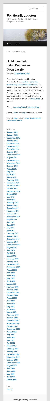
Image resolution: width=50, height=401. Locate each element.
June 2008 (11, 303)
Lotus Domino (35, 118)
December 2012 (13, 182)
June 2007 (11, 337)
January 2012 (12, 205)
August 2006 (12, 365)
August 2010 (12, 247)
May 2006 (10, 374)
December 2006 (13, 354)
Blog (15, 118)
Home (9, 44)
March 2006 (11, 379)
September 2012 (13, 191)
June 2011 (11, 225)
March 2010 (11, 256)
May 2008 (10, 306)
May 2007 (10, 340)
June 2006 (11, 371)
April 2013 (11, 174)
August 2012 (12, 194)
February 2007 (12, 348)
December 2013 (13, 160)
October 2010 (12, 242)
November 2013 (13, 163)
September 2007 (13, 329)
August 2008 (12, 298)
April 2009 (11, 281)
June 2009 (11, 275)
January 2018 (12, 140)
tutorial (19, 120)
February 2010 (12, 258)
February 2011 (12, 233)
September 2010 (13, 244)
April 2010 (11, 253)
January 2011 (12, 236)
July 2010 (11, 250)
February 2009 (12, 287)
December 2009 (13, 264)
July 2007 (11, 334)
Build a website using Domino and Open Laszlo (19, 65)
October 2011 (12, 213)
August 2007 (12, 331)
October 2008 (12, 295)
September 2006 (13, 362)
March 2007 (11, 345)
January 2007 (12, 351)
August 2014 (12, 157)
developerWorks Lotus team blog (26, 107)
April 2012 (11, 199)
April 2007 (11, 343)
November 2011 (13, 211)
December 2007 (13, 320)
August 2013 (12, 169)
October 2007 (12, 326)
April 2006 (11, 376)
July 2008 (11, 300)
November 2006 (13, 357)
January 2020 (12, 135)
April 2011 (11, 230)
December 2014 (13, 149)
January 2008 (12, 317)
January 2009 (12, 289)
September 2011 (13, 216)
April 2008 (11, 309)
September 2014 (13, 154)
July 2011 (11, 222)
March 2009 (11, 284)
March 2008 (11, 312)
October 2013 (12, 166)
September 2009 (13, 267)
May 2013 (10, 171)
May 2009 (10, 278)
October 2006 (12, 360)
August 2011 (12, 219)
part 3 (24, 112)
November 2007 (13, 323)
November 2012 (13, 185)
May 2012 (10, 197)
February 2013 (12, 180)
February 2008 (12, 315)
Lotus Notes (11, 120)
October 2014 (12, 152)
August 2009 (12, 270)
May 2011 (10, 227)
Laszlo (27, 118)
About (18, 44)
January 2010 (12, 261)
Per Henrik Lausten (21, 15)
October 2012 (12, 188)
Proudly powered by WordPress (25, 399)
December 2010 (13, 239)
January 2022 (12, 132)
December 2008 (13, 292)
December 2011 (13, 208)
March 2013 (11, 177)
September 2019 (13, 138)
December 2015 (13, 146)
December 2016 (13, 143)
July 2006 (11, 368)
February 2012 (12, 202)
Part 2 (16, 112)
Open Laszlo (35, 98)
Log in (9, 389)
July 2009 (11, 272)
